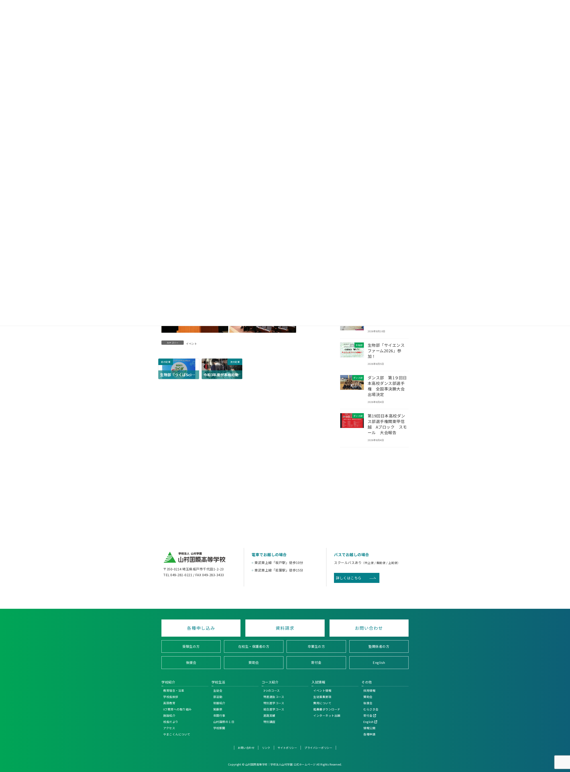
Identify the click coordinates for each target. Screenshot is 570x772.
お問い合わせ (369, 628)
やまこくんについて (176, 734)
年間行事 (219, 715)
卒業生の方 (316, 646)
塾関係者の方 (378, 646)
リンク (266, 747)
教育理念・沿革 (173, 690)
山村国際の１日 (223, 722)
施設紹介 (169, 715)
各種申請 (369, 734)
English (379, 662)
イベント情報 (322, 690)
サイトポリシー (287, 747)
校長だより (170, 722)
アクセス (169, 728)
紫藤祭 (217, 709)
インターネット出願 (326, 715)
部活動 (217, 697)
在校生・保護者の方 (253, 646)
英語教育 (169, 703)
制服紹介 (219, 703)
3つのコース (271, 690)
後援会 (191, 662)
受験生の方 (191, 646)
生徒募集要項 (322, 697)
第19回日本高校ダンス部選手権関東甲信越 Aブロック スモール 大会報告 (387, 424)
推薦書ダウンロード (326, 709)
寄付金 (316, 662)
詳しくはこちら (349, 577)
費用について (322, 703)
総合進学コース (273, 709)
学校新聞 (219, 728)
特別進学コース (273, 703)
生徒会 (217, 690)
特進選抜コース (273, 697)
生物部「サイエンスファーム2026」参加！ (386, 350)
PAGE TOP (565, 675)
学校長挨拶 (170, 697)
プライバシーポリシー (318, 747)
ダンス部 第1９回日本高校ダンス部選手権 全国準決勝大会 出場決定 (388, 385)
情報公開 (369, 728)
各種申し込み (201, 628)
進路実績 (269, 715)
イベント (191, 343)
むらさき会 (371, 709)
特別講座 (269, 722)
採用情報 (369, 690)
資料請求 (285, 628)
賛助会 (253, 662)
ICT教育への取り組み (177, 709)
